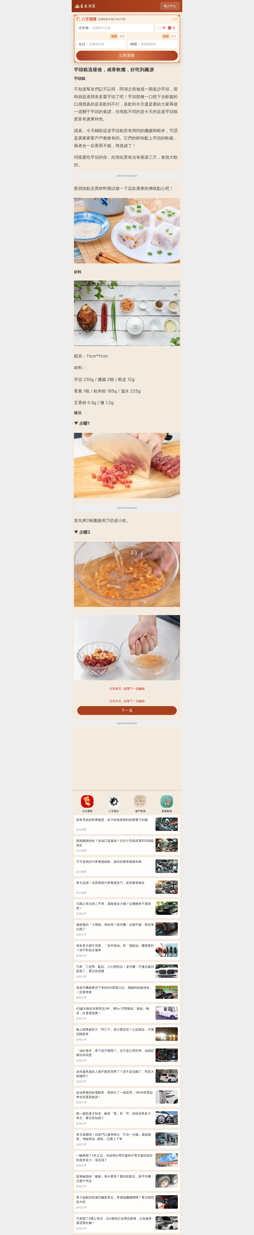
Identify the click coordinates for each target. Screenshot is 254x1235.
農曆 (122, 36)
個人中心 (170, 6)
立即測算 (127, 55)
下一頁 (127, 710)
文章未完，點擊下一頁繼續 (127, 701)
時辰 (173, 36)
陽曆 (114, 36)
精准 (165, 36)
